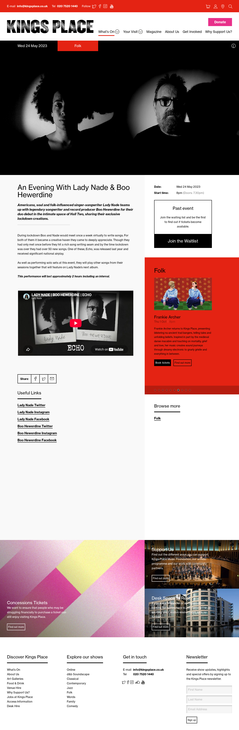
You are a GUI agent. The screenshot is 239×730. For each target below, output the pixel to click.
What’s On (13, 669)
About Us (13, 674)
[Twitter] (43, 379)
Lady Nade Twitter (31, 405)
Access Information (19, 701)
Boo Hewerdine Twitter (35, 426)
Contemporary (76, 683)
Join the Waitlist (183, 241)
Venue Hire (14, 688)
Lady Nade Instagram (33, 412)
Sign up (192, 720)
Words (71, 697)
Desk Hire (13, 706)
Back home (50, 27)
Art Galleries (15, 678)
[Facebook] (35, 379)
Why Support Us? (18, 692)
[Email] (52, 379)
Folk (160, 270)
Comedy (72, 706)
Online (71, 669)
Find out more (182, 362)
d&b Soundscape (78, 674)
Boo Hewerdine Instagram (37, 433)
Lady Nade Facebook (33, 419)
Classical (73, 678)
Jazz (70, 688)
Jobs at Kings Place (20, 697)
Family (71, 701)
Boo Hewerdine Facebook (37, 440)
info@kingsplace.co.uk (32, 6)
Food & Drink (15, 683)
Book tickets (162, 362)
